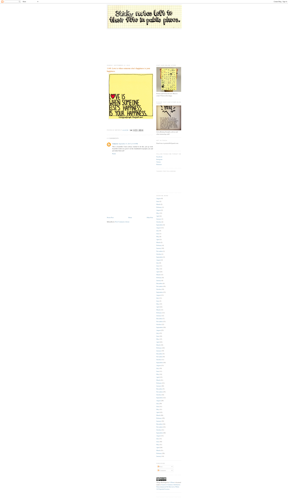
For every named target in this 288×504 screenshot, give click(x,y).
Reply (114, 154)
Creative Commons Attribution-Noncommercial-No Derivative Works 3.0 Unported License (168, 487)
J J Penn (171, 482)
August (158, 198)
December (159, 283)
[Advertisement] (144, 46)
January (158, 219)
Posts (161, 467)
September (159, 225)
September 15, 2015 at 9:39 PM (128, 144)
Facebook (159, 157)
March (158, 204)
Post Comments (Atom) (122, 222)
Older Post (150, 217)
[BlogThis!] (136, 130)
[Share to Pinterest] (142, 130)
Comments (162, 470)
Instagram (159, 159)
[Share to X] (138, 130)
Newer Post (110, 217)
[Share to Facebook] (140, 130)
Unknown (115, 144)
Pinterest (159, 164)
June (157, 201)
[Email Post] (131, 130)
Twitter (158, 162)
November (159, 251)
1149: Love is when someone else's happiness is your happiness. (128, 69)
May (157, 213)
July (157, 231)
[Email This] (134, 130)
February (159, 207)
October (158, 222)
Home (130, 217)
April (158, 216)
